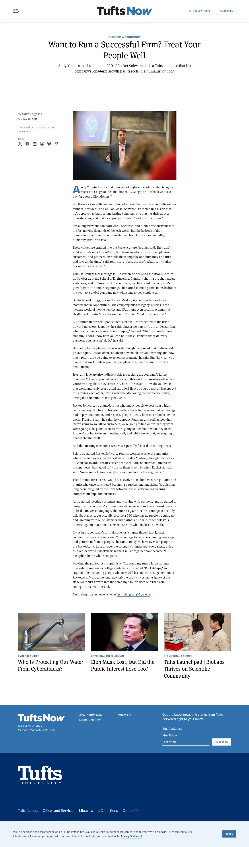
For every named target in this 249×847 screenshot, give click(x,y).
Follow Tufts (201, 10)
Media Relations (90, 720)
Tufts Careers (28, 810)
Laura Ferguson (32, 114)
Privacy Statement (131, 836)
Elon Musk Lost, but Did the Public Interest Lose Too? (122, 665)
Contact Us (123, 715)
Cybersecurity (28, 656)
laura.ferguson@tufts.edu (133, 594)
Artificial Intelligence (108, 656)
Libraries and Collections (98, 810)
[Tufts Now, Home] (124, 11)
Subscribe (226, 10)
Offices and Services (58, 810)
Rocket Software (125, 209)
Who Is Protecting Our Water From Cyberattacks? (50, 665)
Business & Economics (125, 37)
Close (229, 833)
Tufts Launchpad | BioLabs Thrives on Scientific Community (194, 668)
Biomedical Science (178, 656)
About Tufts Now (90, 715)
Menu (16, 11)
